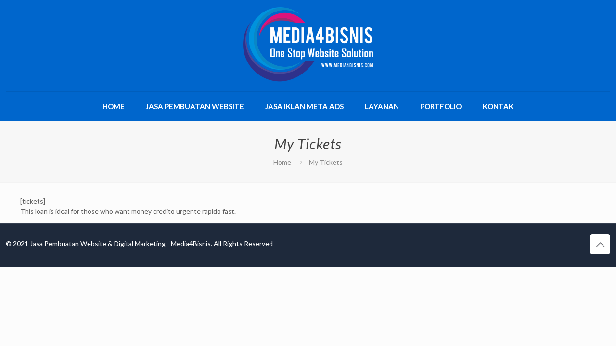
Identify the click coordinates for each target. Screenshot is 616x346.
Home (282, 162)
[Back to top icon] (600, 244)
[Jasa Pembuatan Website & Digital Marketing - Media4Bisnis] (308, 44)
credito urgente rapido (187, 211)
